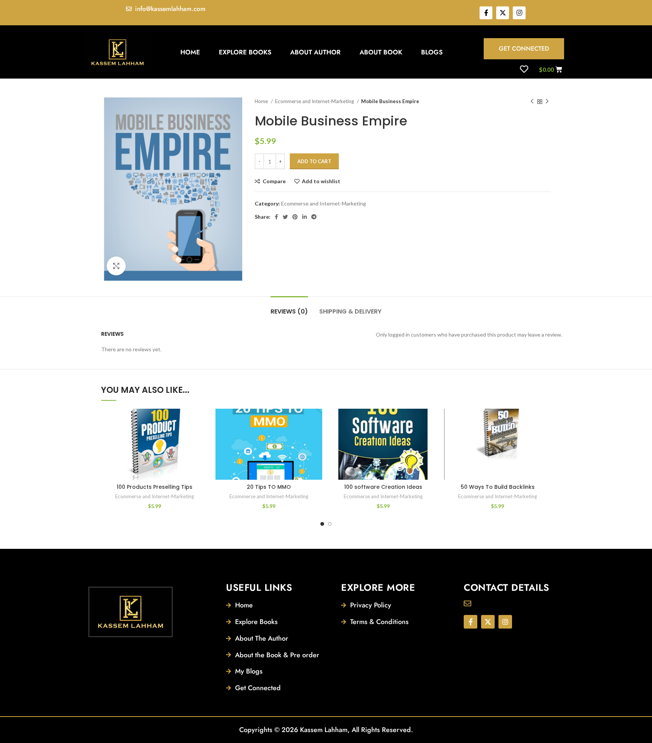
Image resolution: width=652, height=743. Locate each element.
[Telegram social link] (314, 217)
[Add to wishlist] (202, 420)
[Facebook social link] (276, 217)
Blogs (432, 52)
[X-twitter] (502, 12)
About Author (315, 52)
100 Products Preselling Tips (154, 487)
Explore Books (245, 52)
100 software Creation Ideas (383, 487)
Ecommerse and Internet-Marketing (315, 101)
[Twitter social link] (285, 217)
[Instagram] (519, 12)
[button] (202, 437)
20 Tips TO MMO (269, 487)
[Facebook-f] (486, 12)
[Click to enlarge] (116, 265)
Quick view (202, 454)
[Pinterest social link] (295, 217)
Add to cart (314, 161)
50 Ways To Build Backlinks (498, 487)
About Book (381, 52)
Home (190, 52)
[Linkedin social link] (304, 217)
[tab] (289, 307)
